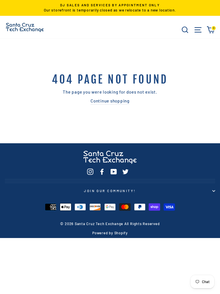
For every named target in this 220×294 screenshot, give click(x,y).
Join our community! (110, 191)
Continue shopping (110, 100)
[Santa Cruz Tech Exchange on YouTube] (114, 171)
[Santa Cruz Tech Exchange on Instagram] (90, 171)
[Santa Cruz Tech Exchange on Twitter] (125, 171)
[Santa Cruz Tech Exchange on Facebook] (102, 171)
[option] (110, 8)
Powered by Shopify (110, 233)
